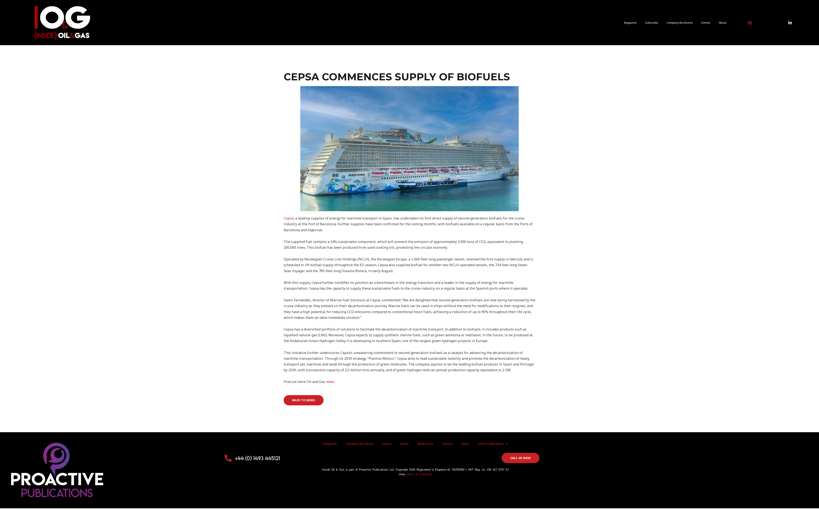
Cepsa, (289, 218)
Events (705, 23)
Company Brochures (680, 23)
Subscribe (651, 23)
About (722, 23)
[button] (749, 22)
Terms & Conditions (419, 474)
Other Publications (491, 444)
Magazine (630, 23)
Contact (447, 444)
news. (330, 381)
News (465, 444)
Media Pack (425, 444)
